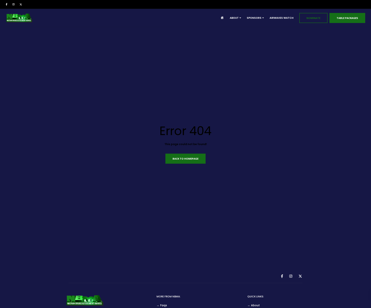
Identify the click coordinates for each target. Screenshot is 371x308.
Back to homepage (185, 158)
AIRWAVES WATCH (282, 18)
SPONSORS (254, 18)
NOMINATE (313, 18)
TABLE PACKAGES (347, 18)
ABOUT (234, 18)
